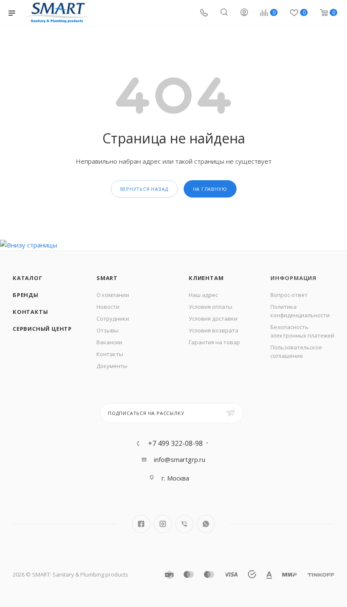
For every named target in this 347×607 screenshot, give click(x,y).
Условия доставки (213, 318)
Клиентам (206, 278)
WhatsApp (206, 524)
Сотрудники (112, 318)
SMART (107, 278)
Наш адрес (203, 295)
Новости (107, 306)
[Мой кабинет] (244, 13)
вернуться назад (144, 189)
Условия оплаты (210, 306)
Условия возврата (213, 330)
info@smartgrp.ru (179, 459)
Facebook (141, 524)
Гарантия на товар (214, 342)
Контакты (30, 312)
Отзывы (107, 330)
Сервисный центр (42, 328)
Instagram (163, 524)
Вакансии (109, 342)
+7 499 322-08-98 (175, 443)
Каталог (28, 278)
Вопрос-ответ (289, 295)
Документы (111, 366)
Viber (184, 524)
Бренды (26, 295)
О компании (112, 295)
